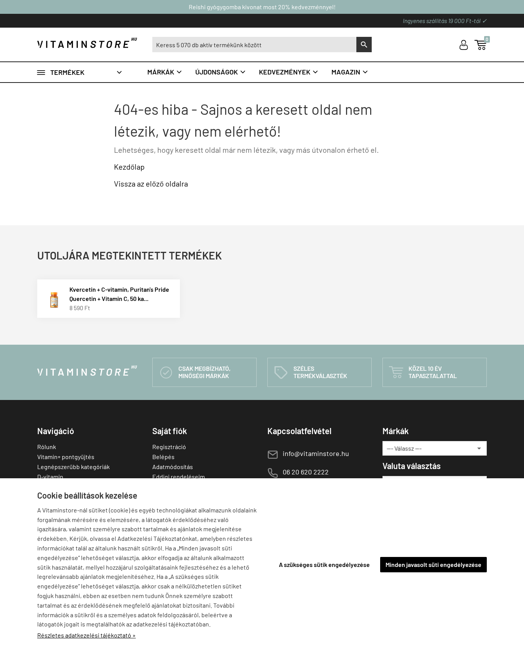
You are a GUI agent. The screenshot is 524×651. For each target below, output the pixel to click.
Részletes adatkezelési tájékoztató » (86, 635)
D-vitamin (50, 476)
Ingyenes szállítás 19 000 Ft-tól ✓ (445, 20)
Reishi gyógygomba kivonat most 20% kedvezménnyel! (262, 6)
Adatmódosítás (172, 466)
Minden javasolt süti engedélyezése (433, 564)
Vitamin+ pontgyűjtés (65, 456)
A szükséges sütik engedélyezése (324, 564)
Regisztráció (169, 446)
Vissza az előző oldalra (151, 183)
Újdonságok (220, 72)
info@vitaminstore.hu (316, 453)
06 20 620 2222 (306, 472)
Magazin (350, 72)
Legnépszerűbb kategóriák (73, 466)
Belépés (163, 456)
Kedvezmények (289, 72)
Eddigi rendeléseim (178, 476)
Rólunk (46, 446)
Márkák (165, 72)
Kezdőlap (129, 166)
